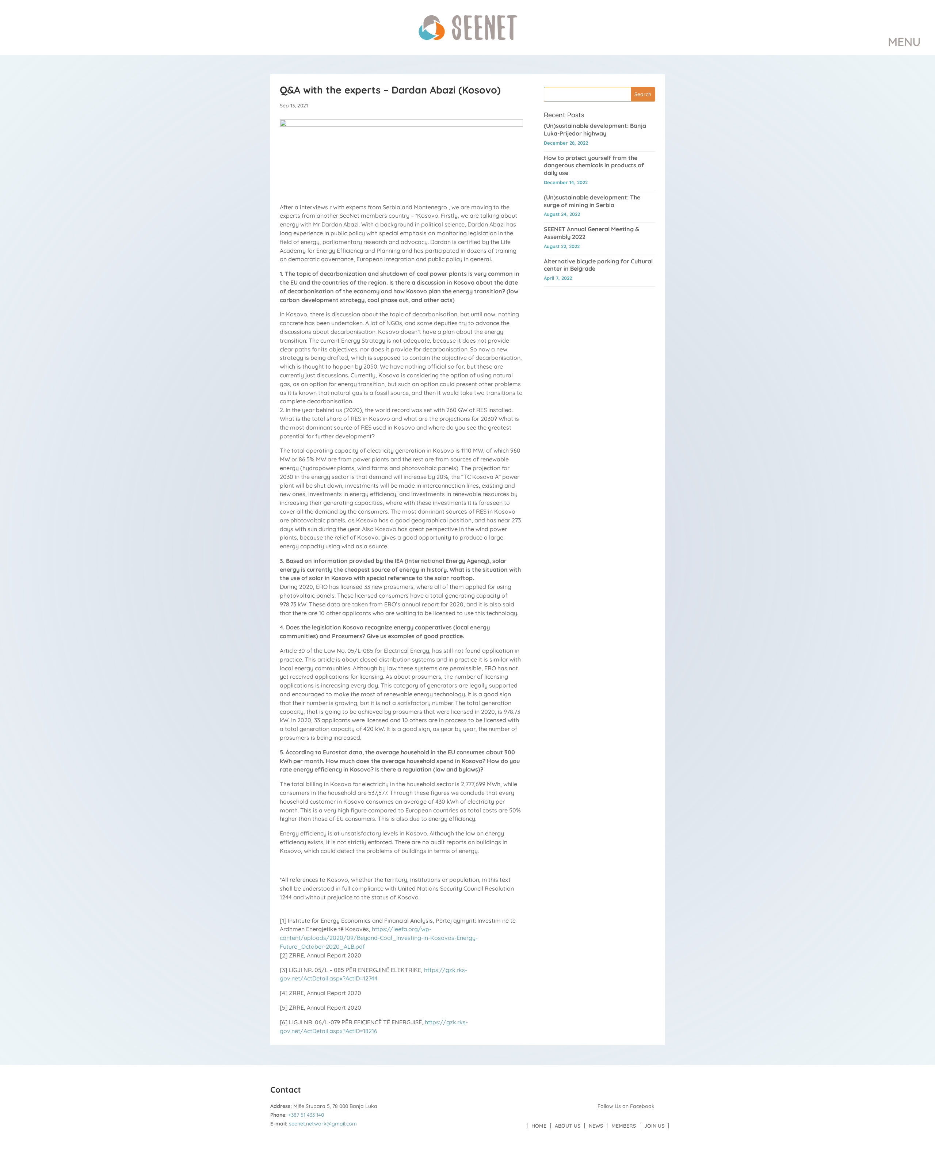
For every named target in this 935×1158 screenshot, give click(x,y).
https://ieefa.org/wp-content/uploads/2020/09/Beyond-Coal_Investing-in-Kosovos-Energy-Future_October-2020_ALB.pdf (379, 937)
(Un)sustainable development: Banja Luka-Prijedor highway (595, 129)
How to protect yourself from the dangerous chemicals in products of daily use (594, 165)
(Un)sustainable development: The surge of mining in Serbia (592, 201)
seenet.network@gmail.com (323, 1123)
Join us (654, 1125)
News (596, 1125)
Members (623, 1125)
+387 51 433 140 (306, 1115)
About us (567, 1125)
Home (538, 1125)
